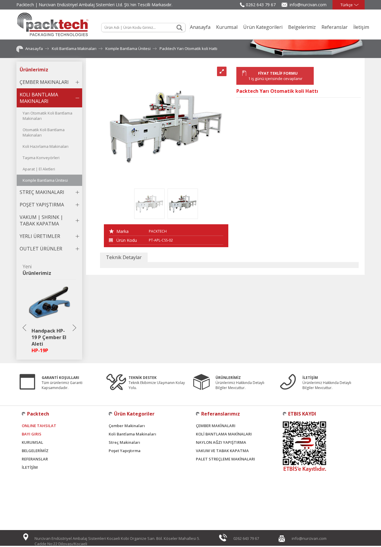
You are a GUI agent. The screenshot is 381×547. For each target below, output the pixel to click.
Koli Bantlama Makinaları (74, 48)
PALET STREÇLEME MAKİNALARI (225, 459)
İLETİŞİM (30, 467)
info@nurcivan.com (308, 4)
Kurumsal (227, 27)
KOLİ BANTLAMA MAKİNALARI (224, 434)
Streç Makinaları (124, 442)
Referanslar (334, 27)
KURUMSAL (32, 442)
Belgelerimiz (302, 27)
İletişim (361, 27)
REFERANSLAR (35, 459)
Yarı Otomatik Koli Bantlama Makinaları (47, 115)
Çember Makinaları (127, 425)
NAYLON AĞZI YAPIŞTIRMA (221, 442)
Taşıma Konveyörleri (41, 157)
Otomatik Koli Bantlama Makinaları (44, 132)
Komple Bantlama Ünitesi (128, 48)
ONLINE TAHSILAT (39, 425)
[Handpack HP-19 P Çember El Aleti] (49, 323)
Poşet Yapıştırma (124, 450)
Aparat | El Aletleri (39, 169)
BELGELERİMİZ (35, 450)
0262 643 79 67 (261, 4)
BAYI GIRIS (31, 434)
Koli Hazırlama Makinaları (45, 146)
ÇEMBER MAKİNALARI (215, 425)
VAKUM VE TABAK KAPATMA (222, 450)
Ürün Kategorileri (262, 27)
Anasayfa (200, 27)
